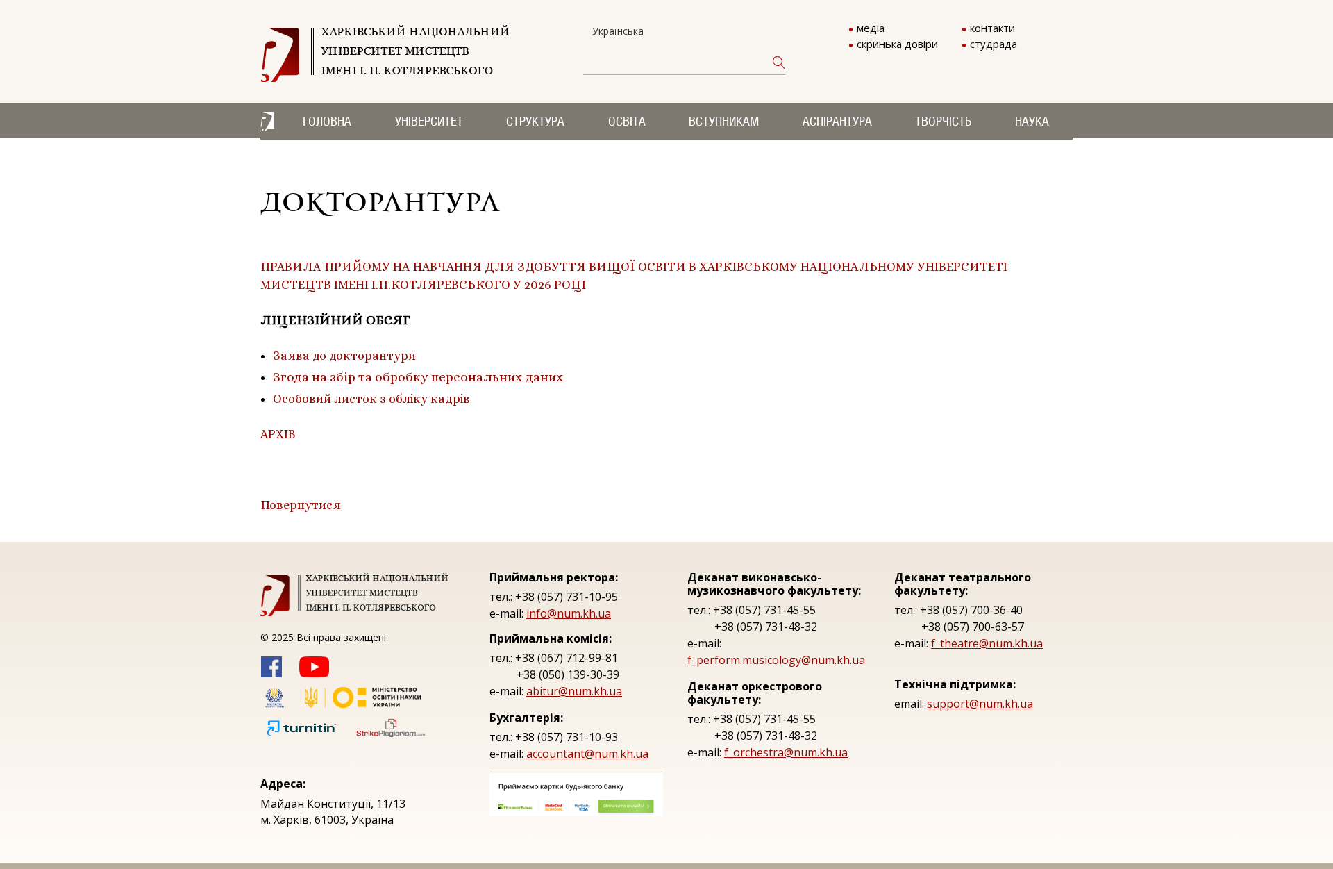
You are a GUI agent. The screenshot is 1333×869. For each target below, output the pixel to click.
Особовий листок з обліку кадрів (371, 399)
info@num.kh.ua (568, 613)
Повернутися (300, 505)
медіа (871, 28)
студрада (993, 44)
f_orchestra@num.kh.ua (786, 752)
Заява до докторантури (344, 356)
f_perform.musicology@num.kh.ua (776, 660)
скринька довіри (897, 44)
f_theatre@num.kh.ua (987, 643)
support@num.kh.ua (980, 703)
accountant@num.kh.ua (587, 753)
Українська (618, 31)
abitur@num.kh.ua (574, 691)
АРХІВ (278, 434)
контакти (992, 28)
